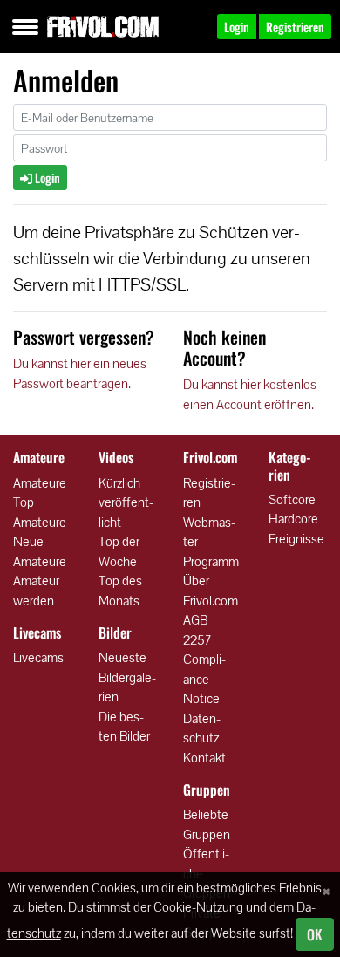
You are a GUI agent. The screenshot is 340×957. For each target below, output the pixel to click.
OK (315, 934)
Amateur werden (36, 590)
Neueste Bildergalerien (127, 677)
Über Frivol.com (210, 590)
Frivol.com (102, 26)
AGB (195, 620)
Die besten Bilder (124, 726)
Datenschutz (202, 728)
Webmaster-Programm (211, 542)
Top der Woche (119, 551)
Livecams (38, 657)
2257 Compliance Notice (204, 669)
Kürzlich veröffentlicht (126, 502)
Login (46, 177)
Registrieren (209, 493)
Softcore (292, 499)
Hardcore (293, 518)
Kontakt (204, 757)
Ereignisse (296, 538)
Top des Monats (120, 590)
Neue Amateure (39, 551)
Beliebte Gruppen (206, 824)
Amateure (39, 483)
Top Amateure (39, 512)
